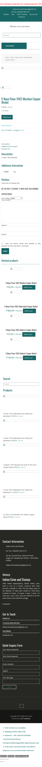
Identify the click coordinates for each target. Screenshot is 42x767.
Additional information (9, 146)
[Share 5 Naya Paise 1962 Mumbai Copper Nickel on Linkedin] (32, 136)
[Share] (3, 759)
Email (4, 234)
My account (33, 14)
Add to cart (7, 117)
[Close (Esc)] (1, 759)
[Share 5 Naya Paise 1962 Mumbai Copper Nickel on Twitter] (20, 136)
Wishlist (6, 14)
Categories (10, 46)
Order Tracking (22, 14)
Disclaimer (6, 604)
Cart (12, 14)
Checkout (21, 17)
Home (7, 57)
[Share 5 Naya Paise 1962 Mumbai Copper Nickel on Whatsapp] (8, 139)
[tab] (21, 144)
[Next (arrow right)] (3, 761)
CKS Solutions (25, 718)
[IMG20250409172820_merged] (21, 68)
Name (4, 225)
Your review (6, 200)
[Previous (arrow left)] (1, 761)
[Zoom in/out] (8, 759)
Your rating (6, 198)
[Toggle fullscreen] (5, 759)
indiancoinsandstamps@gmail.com (18, 565)
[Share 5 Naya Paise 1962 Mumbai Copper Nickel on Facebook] (8, 136)
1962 (11, 57)
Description (5, 144)
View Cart (3, 756)
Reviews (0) (5, 149)
